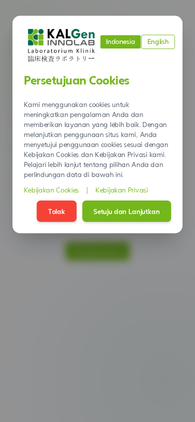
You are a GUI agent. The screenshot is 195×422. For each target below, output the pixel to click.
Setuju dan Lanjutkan (127, 211)
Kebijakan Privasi (122, 190)
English (158, 42)
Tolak (56, 211)
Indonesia (120, 42)
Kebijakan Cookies (51, 190)
